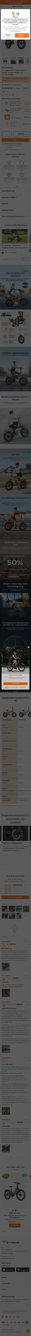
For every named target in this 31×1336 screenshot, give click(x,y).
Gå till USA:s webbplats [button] (21, 35)
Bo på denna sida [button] (8, 35)
